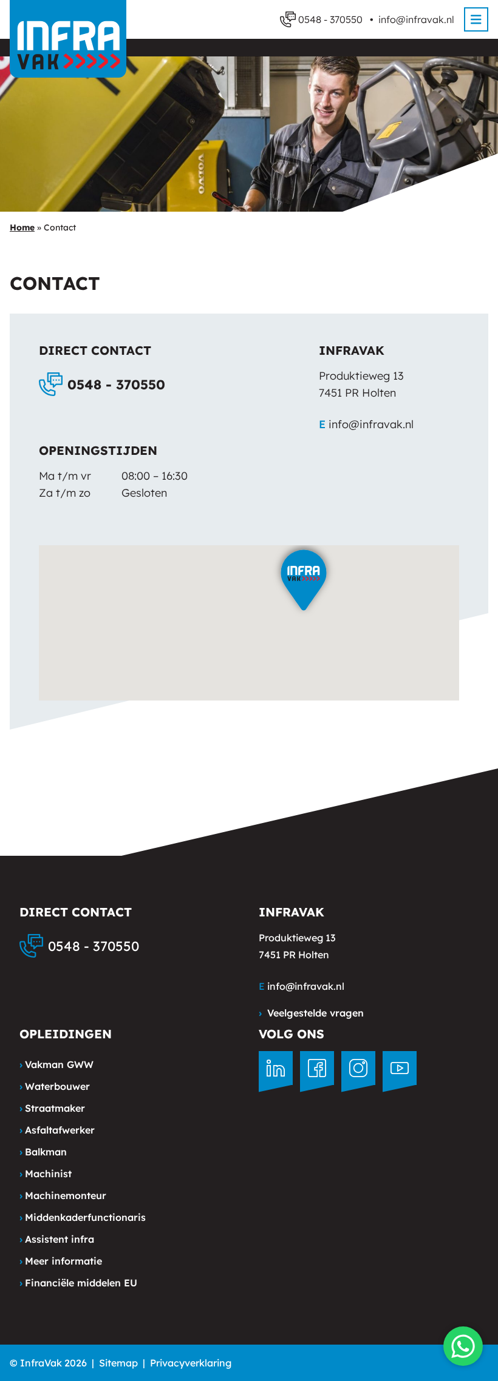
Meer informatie (60, 1261)
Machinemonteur (62, 1195)
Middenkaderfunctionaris (82, 1217)
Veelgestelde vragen (311, 1013)
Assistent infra (56, 1239)
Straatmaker (52, 1108)
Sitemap (118, 1363)
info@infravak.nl (416, 19)
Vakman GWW (56, 1064)
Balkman (43, 1152)
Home (22, 227)
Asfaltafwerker (57, 1130)
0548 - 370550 (116, 384)
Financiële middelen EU (78, 1283)
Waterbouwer (54, 1086)
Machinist (45, 1174)
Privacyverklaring (190, 1363)
